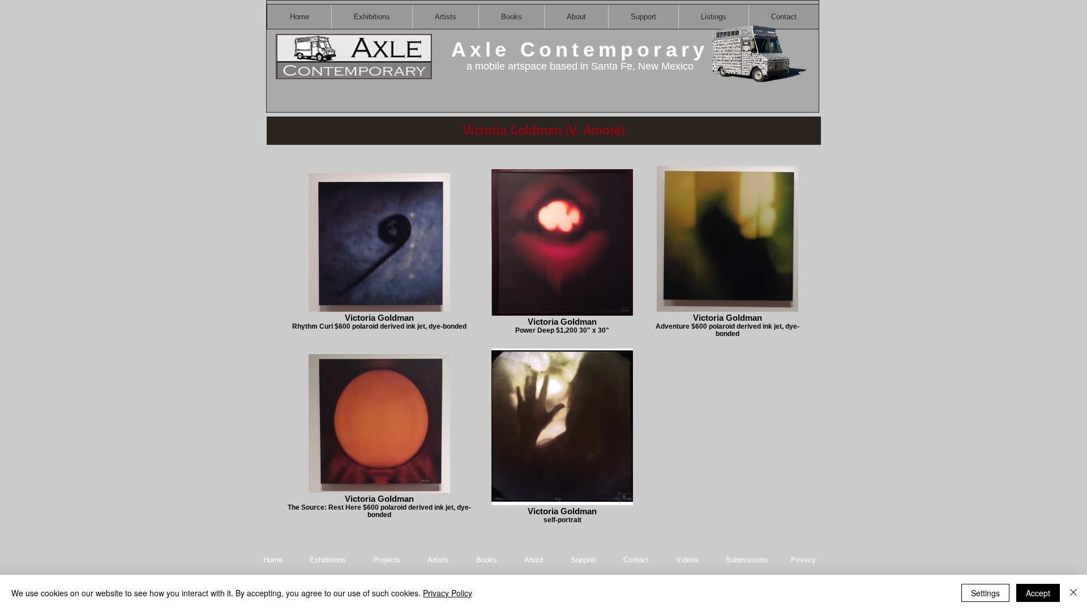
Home (273, 560)
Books (486, 560)
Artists (438, 560)
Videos (687, 560)
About (535, 560)
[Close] (1073, 593)
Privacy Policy (447, 593)
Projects (386, 560)
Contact (637, 560)
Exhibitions (328, 560)
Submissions (747, 560)
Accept (1038, 593)
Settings (985, 593)
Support (583, 560)
